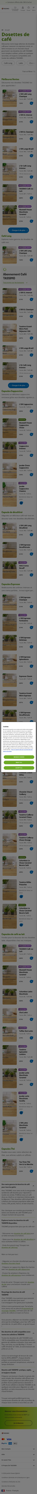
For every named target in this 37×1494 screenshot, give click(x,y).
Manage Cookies (19, 757)
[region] (18, 747)
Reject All (19, 762)
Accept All (19, 768)
